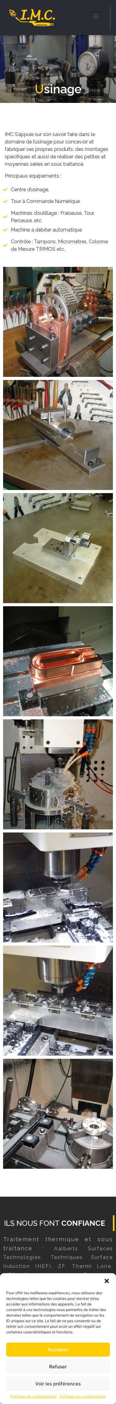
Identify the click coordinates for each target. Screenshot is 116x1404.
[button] (107, 1281)
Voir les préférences (58, 1384)
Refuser (58, 1367)
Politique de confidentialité (34, 1396)
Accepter (58, 1350)
